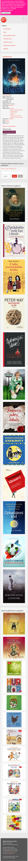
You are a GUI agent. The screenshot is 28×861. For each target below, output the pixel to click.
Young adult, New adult (15, 115)
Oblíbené (5, 48)
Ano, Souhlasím (6, 13)
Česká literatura (14, 111)
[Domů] (3, 20)
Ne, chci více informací (7, 10)
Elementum (11, 105)
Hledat (14, 176)
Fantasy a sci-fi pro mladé (16, 117)
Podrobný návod (7, 42)
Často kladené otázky (9, 35)
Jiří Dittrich (10, 118)
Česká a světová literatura (16, 109)
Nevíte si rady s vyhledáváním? (8, 168)
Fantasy (12, 114)
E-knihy (12, 108)
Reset (20, 176)
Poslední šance (7, 39)
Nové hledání (7, 29)
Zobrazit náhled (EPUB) (9, 132)
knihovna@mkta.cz (10, 851)
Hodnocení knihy (7, 95)
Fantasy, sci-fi (13, 112)
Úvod (4, 32)
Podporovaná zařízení (9, 45)
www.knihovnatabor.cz (8, 853)
